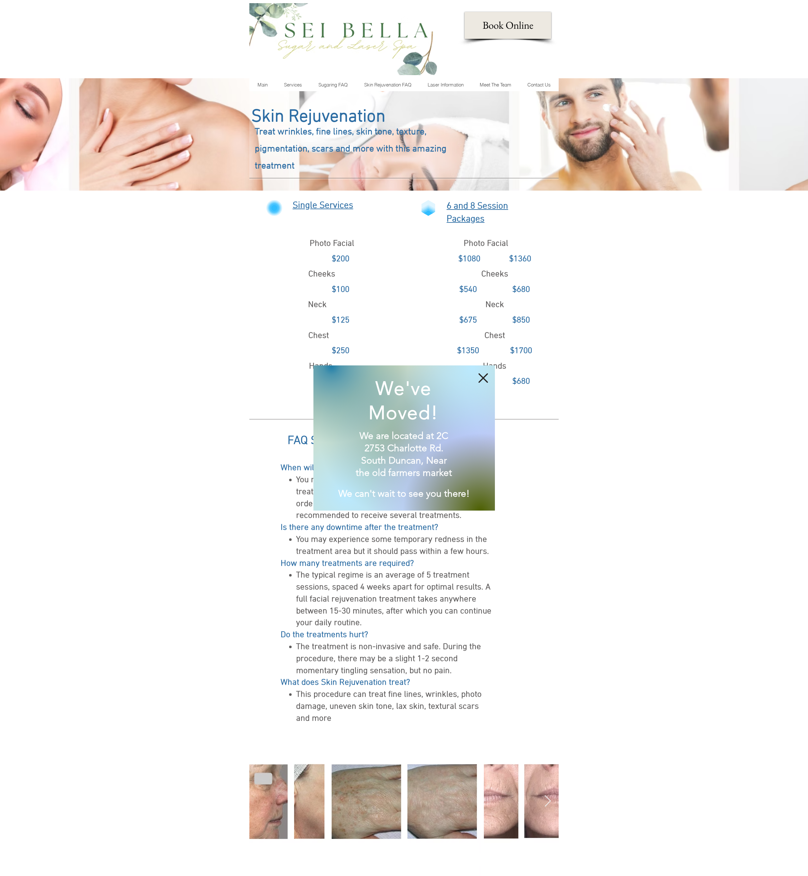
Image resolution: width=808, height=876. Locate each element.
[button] (483, 378)
